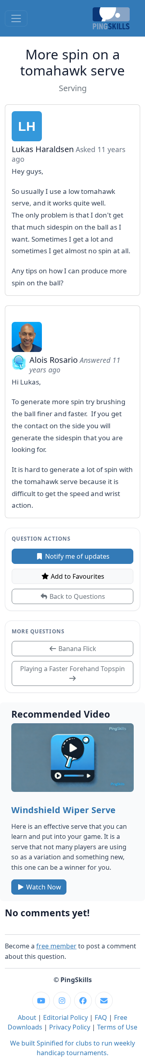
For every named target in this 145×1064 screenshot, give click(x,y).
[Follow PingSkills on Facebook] (83, 1000)
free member (56, 946)
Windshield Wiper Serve (63, 810)
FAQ (101, 1017)
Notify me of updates (77, 556)
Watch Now (43, 887)
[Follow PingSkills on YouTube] (41, 1000)
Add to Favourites (76, 576)
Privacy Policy (69, 1027)
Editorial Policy (65, 1017)
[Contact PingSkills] (104, 1000)
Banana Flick (76, 648)
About (27, 1017)
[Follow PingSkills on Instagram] (62, 1000)
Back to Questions (76, 596)
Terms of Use (117, 1027)
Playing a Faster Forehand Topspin (72, 668)
